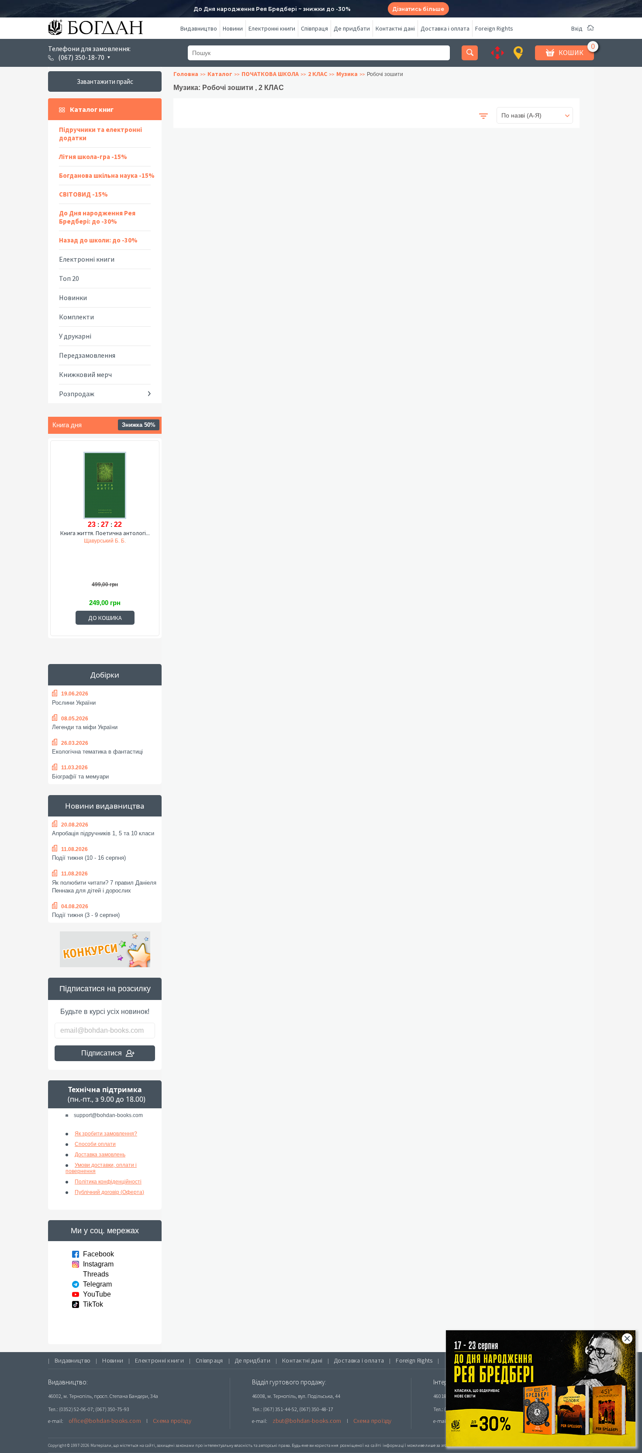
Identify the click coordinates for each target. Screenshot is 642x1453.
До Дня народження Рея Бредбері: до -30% (97, 217)
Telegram (97, 1284)
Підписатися (101, 1053)
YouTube (97, 1294)
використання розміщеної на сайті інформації (357, 1445)
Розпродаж (76, 393)
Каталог (219, 74)
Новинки (73, 297)
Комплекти (76, 316)
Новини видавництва (105, 806)
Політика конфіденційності (108, 1182)
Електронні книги (272, 28)
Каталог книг (92, 109)
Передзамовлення (87, 355)
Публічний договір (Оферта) (109, 1192)
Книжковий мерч (85, 374)
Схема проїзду (172, 1421)
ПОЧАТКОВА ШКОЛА (270, 74)
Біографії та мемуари (80, 776)
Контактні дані (395, 28)
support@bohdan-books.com (108, 1115)
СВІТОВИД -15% (83, 194)
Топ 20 (69, 278)
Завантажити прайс (105, 81)
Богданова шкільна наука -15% (107, 175)
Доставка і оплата (445, 28)
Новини (233, 28)
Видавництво (198, 28)
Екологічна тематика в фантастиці (97, 751)
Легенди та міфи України (84, 727)
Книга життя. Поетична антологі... (105, 533)
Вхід (577, 28)
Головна (185, 74)
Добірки (104, 675)
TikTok (93, 1304)
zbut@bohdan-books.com (307, 1421)
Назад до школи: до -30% (98, 240)
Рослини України (74, 702)
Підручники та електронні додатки (100, 133)
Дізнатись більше (418, 9)
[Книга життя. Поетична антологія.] (105, 484)
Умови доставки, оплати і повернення (101, 1168)
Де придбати (352, 28)
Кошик (571, 52)
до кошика (105, 618)
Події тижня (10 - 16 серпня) (89, 858)
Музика (347, 74)
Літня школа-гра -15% (93, 156)
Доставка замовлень (100, 1155)
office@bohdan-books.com (105, 1421)
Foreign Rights (494, 28)
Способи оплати (95, 1144)
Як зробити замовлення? (106, 1134)
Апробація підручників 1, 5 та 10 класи (103, 833)
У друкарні (75, 336)
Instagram (98, 1264)
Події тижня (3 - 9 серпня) (86, 915)
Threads (96, 1274)
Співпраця (314, 28)
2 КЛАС (317, 74)
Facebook (98, 1254)
